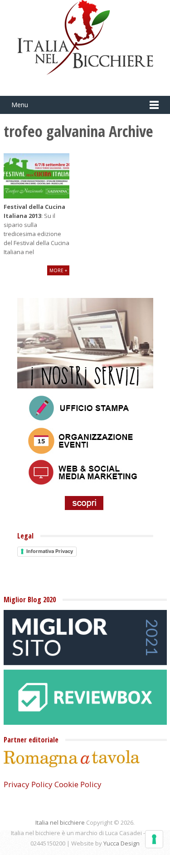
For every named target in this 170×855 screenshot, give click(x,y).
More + (58, 270)
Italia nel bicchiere (60, 822)
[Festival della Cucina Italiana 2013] (36, 175)
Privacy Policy (28, 784)
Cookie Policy (78, 784)
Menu (19, 104)
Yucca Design (121, 843)
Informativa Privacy (49, 551)
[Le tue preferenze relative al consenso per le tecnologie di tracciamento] (154, 839)
